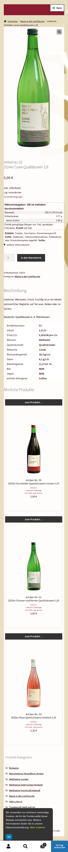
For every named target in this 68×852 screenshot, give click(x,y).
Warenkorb (39, 843)
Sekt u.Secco (15, 801)
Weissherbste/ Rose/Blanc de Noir (26, 773)
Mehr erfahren (37, 827)
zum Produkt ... (33, 402)
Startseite (13, 21)
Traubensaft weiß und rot (22, 807)
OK (8, 836)
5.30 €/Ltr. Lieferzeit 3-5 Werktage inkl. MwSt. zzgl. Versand (33, 724)
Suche (25, 846)
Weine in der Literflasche (32, 21)
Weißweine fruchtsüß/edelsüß (24, 790)
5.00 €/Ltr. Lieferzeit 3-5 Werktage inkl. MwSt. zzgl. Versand (33, 490)
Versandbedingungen (13, 196)
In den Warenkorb (31, 257)
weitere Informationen (18, 244)
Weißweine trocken (19, 779)
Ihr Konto (8, 846)
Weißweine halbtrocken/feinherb (26, 784)
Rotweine (14, 768)
